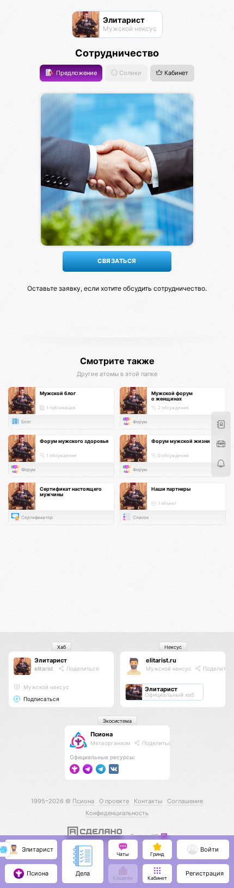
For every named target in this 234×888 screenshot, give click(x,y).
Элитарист (50, 660)
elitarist (43, 668)
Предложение (75, 73)
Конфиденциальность (117, 813)
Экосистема (117, 721)
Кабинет (175, 73)
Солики (129, 73)
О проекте (114, 801)
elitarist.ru (161, 660)
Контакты (148, 801)
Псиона (101, 734)
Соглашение (185, 801)
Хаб (61, 647)
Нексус (173, 647)
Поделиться (82, 668)
